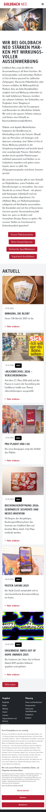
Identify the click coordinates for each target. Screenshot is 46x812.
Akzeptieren (23, 805)
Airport (4, 712)
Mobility (5, 709)
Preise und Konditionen (33, 702)
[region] (23, 767)
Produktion (29, 715)
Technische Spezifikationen (31, 710)
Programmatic (30, 705)
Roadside (5, 702)
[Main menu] (36, 4)
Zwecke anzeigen (23, 790)
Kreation (28, 718)
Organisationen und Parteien (9, 719)
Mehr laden (10, 684)
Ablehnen (23, 797)
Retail (4, 705)
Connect (5, 715)
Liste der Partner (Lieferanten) (12, 786)
